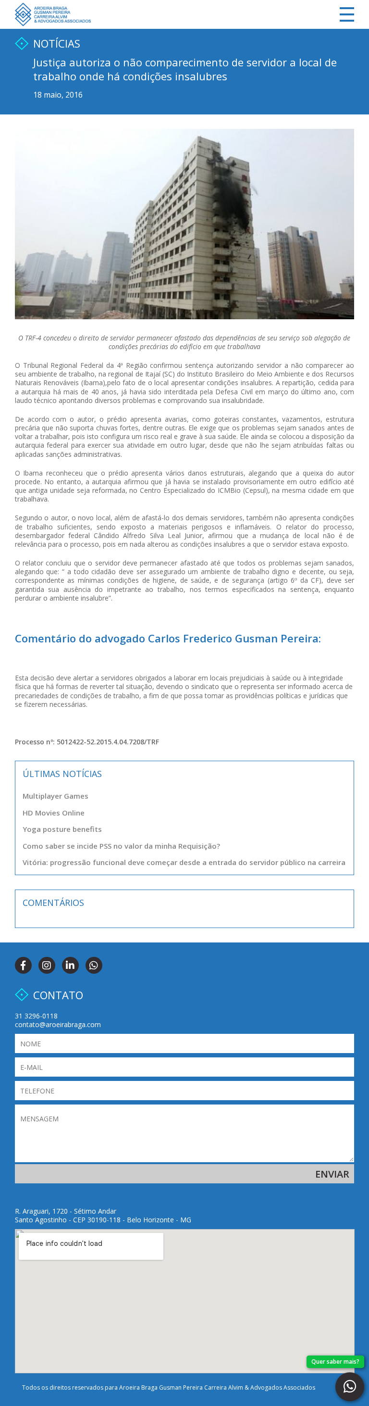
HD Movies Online (54, 812)
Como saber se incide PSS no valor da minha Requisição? (121, 846)
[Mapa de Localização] (185, 1301)
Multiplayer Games (55, 796)
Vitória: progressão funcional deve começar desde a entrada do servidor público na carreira (184, 862)
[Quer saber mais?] (349, 1386)
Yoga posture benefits (62, 829)
